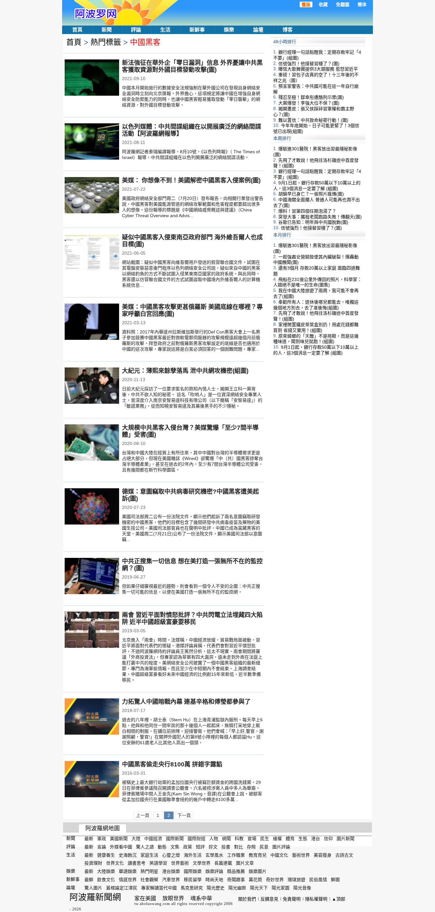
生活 (165, 29)
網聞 (226, 838)
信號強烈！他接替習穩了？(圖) (308, 63)
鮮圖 (335, 879)
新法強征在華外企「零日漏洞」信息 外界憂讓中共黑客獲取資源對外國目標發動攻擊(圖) (192, 66)
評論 (136, 29)
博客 (287, 29)
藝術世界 (301, 854)
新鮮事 (197, 29)
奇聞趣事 (236, 879)
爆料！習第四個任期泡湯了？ (307, 211)
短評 (200, 846)
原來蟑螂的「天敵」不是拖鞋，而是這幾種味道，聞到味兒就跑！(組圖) (316, 338)
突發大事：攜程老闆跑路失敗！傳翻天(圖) (320, 216)
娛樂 (229, 29)
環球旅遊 (296, 879)
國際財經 (196, 838)
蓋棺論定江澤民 (121, 887)
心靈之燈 (171, 854)
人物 (213, 838)
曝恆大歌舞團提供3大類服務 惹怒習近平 (318, 69)
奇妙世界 (275, 879)
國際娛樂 (193, 871)
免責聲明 (292, 899)
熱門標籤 (105, 42)
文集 (174, 846)
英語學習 (158, 863)
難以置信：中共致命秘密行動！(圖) (313, 119)
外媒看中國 (121, 846)
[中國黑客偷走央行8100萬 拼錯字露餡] (92, 780)
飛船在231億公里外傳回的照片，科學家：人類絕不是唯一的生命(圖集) (317, 282)
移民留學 (193, 879)
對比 (238, 846)
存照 (251, 846)
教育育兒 (258, 854)
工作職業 (236, 854)
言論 (101, 846)
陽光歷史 (216, 887)
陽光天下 (259, 887)
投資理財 (93, 863)
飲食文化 (106, 879)
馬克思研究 (192, 887)
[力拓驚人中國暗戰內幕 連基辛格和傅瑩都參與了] (92, 717)
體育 (290, 838)
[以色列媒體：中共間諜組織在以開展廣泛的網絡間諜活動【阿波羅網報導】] (92, 142)
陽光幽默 (237, 887)
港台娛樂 (171, 871)
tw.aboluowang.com (152, 904)
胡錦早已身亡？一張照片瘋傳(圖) (311, 193)
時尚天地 (214, 879)
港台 (315, 838)
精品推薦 (236, 871)
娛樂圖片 (258, 871)
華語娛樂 (128, 871)
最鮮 (88, 879)
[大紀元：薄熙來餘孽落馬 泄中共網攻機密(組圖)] (92, 386)
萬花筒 (255, 879)
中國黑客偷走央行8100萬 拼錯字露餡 (172, 764)
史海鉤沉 (128, 854)
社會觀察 (149, 879)
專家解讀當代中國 (159, 887)
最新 (88, 838)
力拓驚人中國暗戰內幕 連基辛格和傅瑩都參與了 (186, 701)
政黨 (187, 846)
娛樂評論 (214, 871)
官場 (251, 838)
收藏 (323, 4)
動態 (162, 846)
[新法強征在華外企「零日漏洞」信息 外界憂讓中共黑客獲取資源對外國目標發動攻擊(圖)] (92, 78)
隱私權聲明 (316, 899)
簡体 (362, 4)
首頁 (77, 29)
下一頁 (184, 815)
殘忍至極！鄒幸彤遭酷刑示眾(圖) (311, 97)
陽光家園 (280, 887)
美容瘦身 (323, 854)
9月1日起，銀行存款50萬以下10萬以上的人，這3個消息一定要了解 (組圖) (316, 185)
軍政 (101, 838)
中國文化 (279, 854)
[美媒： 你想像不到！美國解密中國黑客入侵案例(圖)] (92, 196)
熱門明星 (149, 871)
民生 (264, 838)
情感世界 (128, 879)
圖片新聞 (345, 838)
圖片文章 (245, 863)
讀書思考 (137, 863)
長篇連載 (223, 863)
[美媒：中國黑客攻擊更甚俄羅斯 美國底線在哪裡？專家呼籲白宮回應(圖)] (92, 322)
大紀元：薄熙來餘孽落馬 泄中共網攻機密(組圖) (185, 370)
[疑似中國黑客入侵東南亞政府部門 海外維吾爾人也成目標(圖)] (92, 252)
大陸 (136, 838)
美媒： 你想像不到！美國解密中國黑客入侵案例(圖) (191, 180)
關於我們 (247, 899)
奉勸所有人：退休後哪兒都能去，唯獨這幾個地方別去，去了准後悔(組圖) (316, 304)
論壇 (258, 29)
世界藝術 (180, 863)
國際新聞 (175, 838)
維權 (277, 838)
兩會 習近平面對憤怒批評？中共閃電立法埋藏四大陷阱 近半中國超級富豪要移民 (192, 618)
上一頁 (142, 815)
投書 (225, 846)
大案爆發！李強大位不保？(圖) (308, 103)
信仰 (328, 838)
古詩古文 (344, 854)
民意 (264, 846)
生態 (302, 838)
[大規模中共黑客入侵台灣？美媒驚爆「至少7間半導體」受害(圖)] (92, 443)
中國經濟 (153, 838)
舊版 (306, 4)
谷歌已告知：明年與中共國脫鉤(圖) (313, 222)
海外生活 (193, 854)
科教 (239, 838)
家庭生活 (149, 854)
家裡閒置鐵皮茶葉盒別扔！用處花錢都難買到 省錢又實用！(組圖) (316, 327)
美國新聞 (119, 838)
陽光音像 (302, 887)
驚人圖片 (93, 887)
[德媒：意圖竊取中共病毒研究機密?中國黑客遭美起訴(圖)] (92, 507)
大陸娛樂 (106, 871)
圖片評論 (281, 846)
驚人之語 (145, 846)
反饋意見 (269, 899)
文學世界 (201, 863)
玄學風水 (214, 854)
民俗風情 (318, 879)
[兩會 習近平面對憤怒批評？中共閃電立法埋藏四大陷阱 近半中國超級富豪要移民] (92, 630)
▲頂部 (338, 899)
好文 (213, 846)
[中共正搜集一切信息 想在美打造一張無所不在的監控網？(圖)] (92, 576)
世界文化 (115, 863)
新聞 (107, 29)
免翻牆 (342, 4)
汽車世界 (171, 879)
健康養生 (106, 854)
